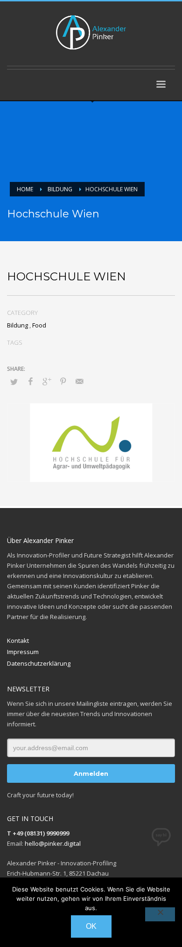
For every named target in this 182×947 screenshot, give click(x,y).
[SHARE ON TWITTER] (14, 382)
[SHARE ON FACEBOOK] (30, 381)
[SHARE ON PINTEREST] (63, 381)
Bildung (17, 325)
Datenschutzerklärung (38, 663)
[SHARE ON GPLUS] (47, 381)
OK (91, 926)
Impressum (23, 652)
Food (39, 325)
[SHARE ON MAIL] (79, 381)
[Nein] (160, 914)
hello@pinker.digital (53, 843)
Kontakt (18, 640)
